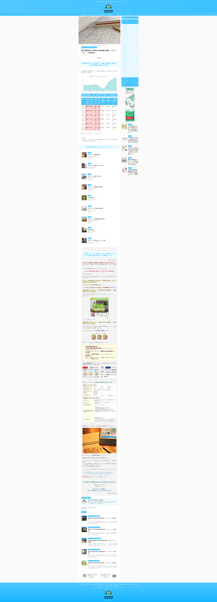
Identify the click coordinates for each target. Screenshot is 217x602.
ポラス (124, 66)
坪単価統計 (84, 508)
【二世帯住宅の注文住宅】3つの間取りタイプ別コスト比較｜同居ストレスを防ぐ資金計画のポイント (133, 129)
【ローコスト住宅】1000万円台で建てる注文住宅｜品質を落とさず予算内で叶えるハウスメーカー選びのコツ (133, 151)
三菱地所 (124, 69)
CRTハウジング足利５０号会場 (94, 176)
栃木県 (92, 507)
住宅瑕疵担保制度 (122, 584)
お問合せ (128, 14)
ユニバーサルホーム (126, 71)
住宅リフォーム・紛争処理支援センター (106, 585)
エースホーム (125, 39)
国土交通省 (116, 584)
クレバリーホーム (126, 41)
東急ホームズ (125, 59)
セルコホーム (125, 50)
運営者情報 (119, 14)
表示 (101, 57)
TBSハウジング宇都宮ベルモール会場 (95, 165)
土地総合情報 (128, 584)
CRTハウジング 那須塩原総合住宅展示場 (96, 219)
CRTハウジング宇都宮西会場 (94, 154)
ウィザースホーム (126, 36)
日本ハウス (125, 62)
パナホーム (125, 64)
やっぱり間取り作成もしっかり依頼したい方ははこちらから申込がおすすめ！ (99, 472)
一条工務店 (125, 34)
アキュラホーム (125, 32)
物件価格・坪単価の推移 (86, 507)
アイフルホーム (125, 27)
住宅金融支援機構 (116, 585)
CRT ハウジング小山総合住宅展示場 (95, 208)
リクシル (124, 73)
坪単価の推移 (110, 14)
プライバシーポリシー (106, 584)
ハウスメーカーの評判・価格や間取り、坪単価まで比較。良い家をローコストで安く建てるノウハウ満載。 (108, 587)
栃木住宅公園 (90, 229)
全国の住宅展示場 (101, 14)
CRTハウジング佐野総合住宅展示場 (95, 186)
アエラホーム (125, 29)
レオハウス (125, 76)
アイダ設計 (125, 25)
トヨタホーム (125, 57)
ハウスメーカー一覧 (92, 14)
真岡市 (95, 507)
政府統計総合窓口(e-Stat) (93, 139)
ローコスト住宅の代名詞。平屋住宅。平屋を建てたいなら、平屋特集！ (97, 473)
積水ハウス (125, 43)
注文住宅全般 (83, 14)
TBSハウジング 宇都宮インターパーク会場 (96, 240)
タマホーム (125, 55)
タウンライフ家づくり (102, 294)
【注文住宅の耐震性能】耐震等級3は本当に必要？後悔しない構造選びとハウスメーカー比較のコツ (133, 172)
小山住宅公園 (90, 197)
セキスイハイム (125, 48)
